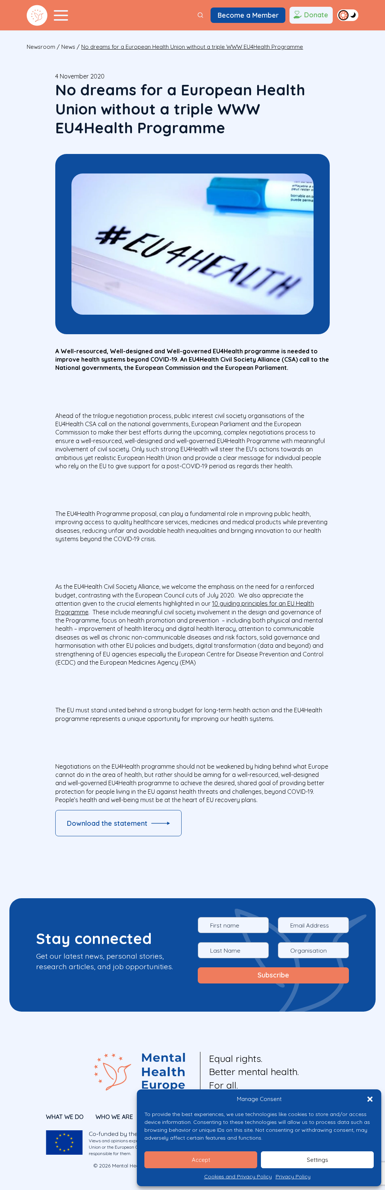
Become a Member (248, 15)
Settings (317, 1159)
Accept (201, 1159)
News (68, 46)
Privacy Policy (293, 1176)
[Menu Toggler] (61, 15)
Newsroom (41, 46)
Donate (316, 15)
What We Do (64, 1117)
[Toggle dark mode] (347, 15)
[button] (370, 1099)
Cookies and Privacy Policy (238, 1176)
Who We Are (114, 1117)
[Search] (200, 15)
